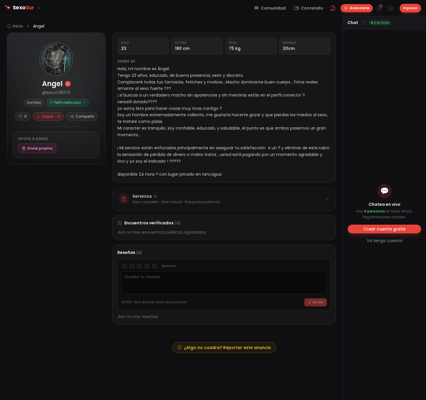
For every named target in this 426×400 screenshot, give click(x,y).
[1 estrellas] (124, 266)
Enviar (318, 302)
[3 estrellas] (139, 266)
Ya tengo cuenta (384, 240)
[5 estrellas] (154, 266)
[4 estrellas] (147, 266)
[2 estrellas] (132, 266)
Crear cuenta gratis (384, 229)
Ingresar (410, 8)
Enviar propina (40, 148)
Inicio (18, 26)
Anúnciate (359, 8)
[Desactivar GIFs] (333, 8)
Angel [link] (38, 26)
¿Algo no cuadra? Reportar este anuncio (227, 347)
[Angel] (56, 59)
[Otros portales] (39, 8)
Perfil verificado (67, 102)
